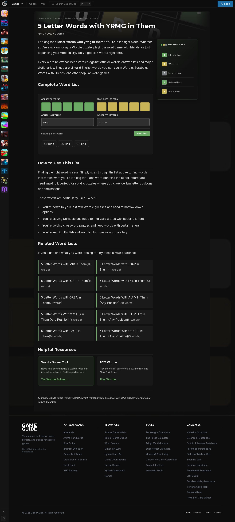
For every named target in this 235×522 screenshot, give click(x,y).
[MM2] (4, 134)
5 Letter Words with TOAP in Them (119, 266)
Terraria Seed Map (197, 486)
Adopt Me (68, 432)
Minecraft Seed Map (157, 454)
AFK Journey (70, 470)
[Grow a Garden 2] (4, 124)
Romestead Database (199, 470)
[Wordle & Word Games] (4, 180)
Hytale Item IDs (113, 454)
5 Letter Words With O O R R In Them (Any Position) (121, 333)
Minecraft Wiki (113, 448)
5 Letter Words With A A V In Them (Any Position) (124, 300)
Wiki (42, 3)
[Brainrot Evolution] (4, 41)
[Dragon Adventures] (4, 69)
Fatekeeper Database (199, 448)
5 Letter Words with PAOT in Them (60, 333)
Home (41, 18)
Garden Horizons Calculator (161, 459)
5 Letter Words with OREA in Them (61, 300)
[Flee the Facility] (4, 87)
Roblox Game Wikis (115, 432)
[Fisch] (4, 78)
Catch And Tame (72, 454)
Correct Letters (50, 99)
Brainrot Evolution (73, 448)
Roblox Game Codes (116, 437)
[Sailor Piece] (4, 143)
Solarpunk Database (198, 437)
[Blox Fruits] (4, 31)
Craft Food (69, 465)
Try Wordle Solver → (55, 379)
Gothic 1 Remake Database (202, 443)
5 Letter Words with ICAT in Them (66, 283)
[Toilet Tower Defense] (4, 161)
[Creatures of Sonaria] (4, 59)
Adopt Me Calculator (157, 443)
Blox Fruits (69, 443)
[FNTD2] (4, 96)
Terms (207, 512)
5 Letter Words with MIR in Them (66, 266)
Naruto (108, 476)
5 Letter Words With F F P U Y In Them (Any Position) (122, 317)
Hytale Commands (115, 470)
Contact (218, 512)
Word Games (53, 18)
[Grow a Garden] (4, 115)
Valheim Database (197, 432)
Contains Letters (51, 115)
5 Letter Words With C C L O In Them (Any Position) (62, 317)
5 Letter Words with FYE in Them (125, 283)
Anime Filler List (154, 465)
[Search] (3, 518)
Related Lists (175, 82)
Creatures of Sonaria (75, 459)
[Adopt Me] (4, 13)
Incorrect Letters (107, 115)
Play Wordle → (109, 379)
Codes (33, 3)
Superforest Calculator (158, 448)
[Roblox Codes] (4, 171)
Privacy (197, 512)
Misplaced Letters (107, 99)
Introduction (174, 55)
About (187, 512)
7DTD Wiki (193, 476)
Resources (174, 91)
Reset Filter (142, 133)
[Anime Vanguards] (4, 22)
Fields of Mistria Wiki (198, 454)
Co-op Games (112, 465)
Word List (173, 64)
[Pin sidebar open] (3, 511)
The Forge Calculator (157, 437)
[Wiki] (4, 189)
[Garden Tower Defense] (4, 106)
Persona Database (197, 465)
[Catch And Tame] (4, 50)
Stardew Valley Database (201, 481)
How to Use (174, 73)
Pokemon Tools (154, 470)
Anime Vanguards (73, 437)
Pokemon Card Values (199, 497)
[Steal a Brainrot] (4, 152)
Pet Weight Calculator (158, 432)
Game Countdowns (115, 459)
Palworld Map (194, 492)
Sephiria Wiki (194, 459)
